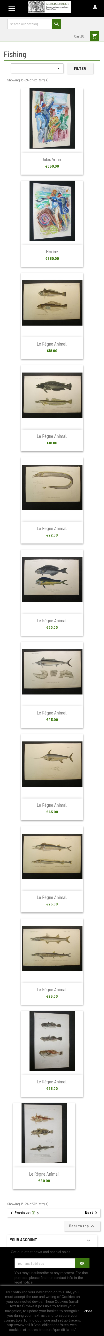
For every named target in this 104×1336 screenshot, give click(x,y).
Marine (52, 251)
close (88, 1311)
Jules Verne (52, 159)
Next (92, 1213)
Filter (80, 68)
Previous (19, 1213)
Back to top (82, 1226)
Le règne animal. (52, 344)
